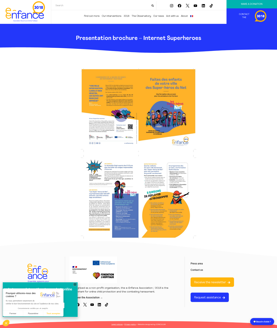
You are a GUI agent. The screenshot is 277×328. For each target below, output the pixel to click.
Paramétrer (33, 313)
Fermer (13, 313)
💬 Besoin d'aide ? (262, 321)
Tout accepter (53, 313)
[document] (138, 164)
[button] (6, 323)
